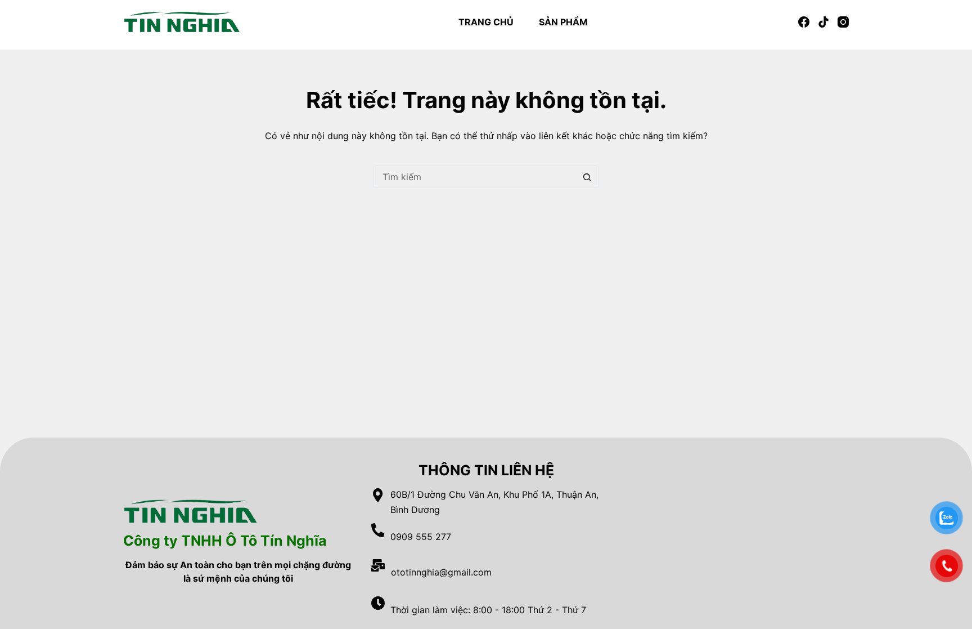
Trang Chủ (486, 22)
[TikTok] (823, 22)
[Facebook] (803, 22)
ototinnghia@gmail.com (441, 572)
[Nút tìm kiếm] (587, 177)
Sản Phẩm (563, 22)
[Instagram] (843, 22)
